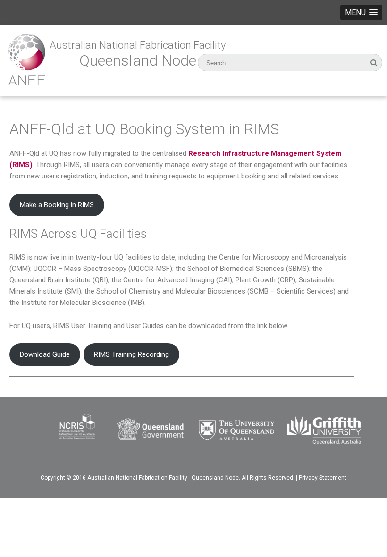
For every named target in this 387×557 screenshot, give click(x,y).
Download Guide (45, 354)
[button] (361, 12)
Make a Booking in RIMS (57, 205)
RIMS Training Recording (131, 354)
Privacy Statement (322, 477)
